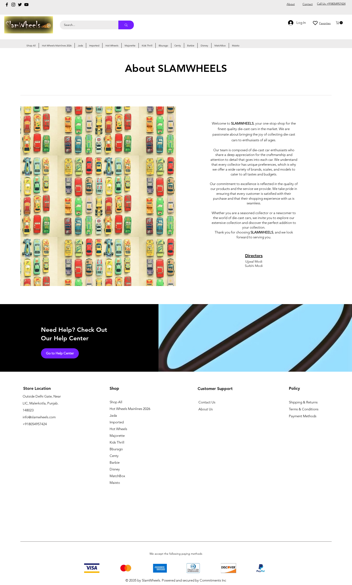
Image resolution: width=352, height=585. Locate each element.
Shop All (116, 402)
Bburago (116, 449)
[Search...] (126, 25)
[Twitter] (19, 4)
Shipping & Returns (303, 402)
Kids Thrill (117, 442)
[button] (339, 22)
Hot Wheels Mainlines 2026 (130, 409)
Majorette (117, 436)
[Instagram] (13, 4)
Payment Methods (303, 416)
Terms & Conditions (303, 409)
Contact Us (206, 402)
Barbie (115, 462)
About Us (205, 409)
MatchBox (117, 476)
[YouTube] (26, 4)
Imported (117, 422)
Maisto (115, 483)
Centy (114, 456)
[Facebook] (6, 4)
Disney (115, 469)
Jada (113, 415)
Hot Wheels (118, 429)
